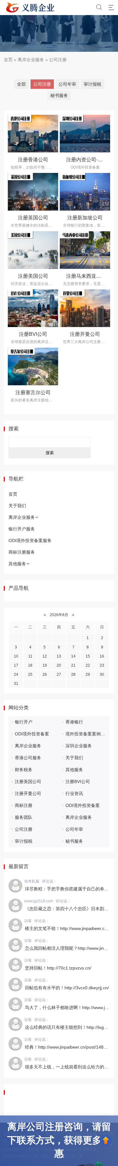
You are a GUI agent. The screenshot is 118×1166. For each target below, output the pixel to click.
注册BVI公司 (33, 334)
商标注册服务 (21, 552)
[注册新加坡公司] (85, 192)
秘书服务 (59, 95)
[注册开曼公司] (85, 308)
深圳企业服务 (78, 745)
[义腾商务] (30, 8)
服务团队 (23, 817)
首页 (8, 59)
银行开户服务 (21, 528)
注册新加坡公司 (85, 217)
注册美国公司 (33, 276)
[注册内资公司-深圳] (85, 133)
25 (30, 674)
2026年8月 (59, 615)
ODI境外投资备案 (32, 733)
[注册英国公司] (33, 192)
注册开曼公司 (85, 334)
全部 (21, 84)
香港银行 (74, 721)
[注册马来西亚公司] (85, 250)
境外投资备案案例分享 (87, 733)
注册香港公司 (33, 159)
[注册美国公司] (33, 250)
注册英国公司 (33, 217)
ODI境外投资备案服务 (30, 540)
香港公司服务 (28, 757)
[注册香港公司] (33, 133)
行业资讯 (74, 793)
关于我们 (17, 505)
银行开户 (23, 721)
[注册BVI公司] (33, 308)
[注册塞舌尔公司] (33, 366)
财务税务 (23, 769)
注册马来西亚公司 (86, 276)
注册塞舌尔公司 (33, 392)
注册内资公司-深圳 (87, 159)
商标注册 (23, 805)
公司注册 (58, 59)
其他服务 (17, 563)
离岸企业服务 (31, 59)
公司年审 (67, 84)
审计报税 (92, 84)
